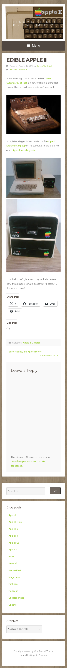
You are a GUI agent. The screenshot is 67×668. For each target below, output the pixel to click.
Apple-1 (13, 549)
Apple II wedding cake (24, 150)
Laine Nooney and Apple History (25, 351)
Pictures (13, 583)
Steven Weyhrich (44, 66)
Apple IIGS (14, 542)
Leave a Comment (18, 69)
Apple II (27, 342)
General (36, 342)
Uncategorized (16, 597)
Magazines (14, 577)
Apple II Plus (15, 521)
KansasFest (15, 570)
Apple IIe (13, 535)
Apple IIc (13, 528)
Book (11, 556)
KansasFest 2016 (49, 355)
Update (12, 604)
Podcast (13, 590)
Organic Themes (38, 655)
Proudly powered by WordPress (29, 651)
